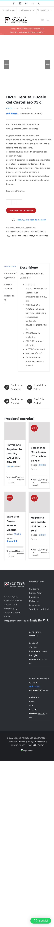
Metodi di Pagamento (34, 603)
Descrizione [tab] (10, 266)
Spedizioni (34, 597)
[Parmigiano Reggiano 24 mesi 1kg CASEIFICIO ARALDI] (14, 431)
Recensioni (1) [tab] (9, 297)
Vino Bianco (27, 235)
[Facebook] (30, 620)
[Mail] (44, 620)
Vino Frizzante (41, 235)
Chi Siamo (34, 589)
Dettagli (20, 477)
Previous (6, 65)
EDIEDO (41, 745)
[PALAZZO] (20, 247)
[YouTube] (39, 620)
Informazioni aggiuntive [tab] (10, 275)
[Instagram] (35, 620)
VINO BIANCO (22, 231)
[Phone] (48, 620)
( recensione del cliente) (30, 113)
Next (48, 65)
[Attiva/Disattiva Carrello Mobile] (42, 19)
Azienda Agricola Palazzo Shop (30, 29)
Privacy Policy (35, 593)
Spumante (16, 235)
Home (12, 29)
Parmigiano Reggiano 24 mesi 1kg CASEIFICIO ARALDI (14, 453)
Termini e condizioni (39, 609)
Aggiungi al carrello (21, 210)
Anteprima (20, 480)
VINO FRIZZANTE (38, 231)
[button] (40, 921)
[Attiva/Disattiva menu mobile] (48, 19)
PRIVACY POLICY (17, 745)
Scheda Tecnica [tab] (8, 286)
